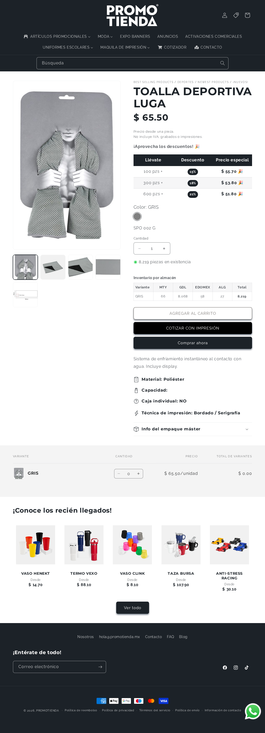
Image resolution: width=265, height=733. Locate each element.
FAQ (170, 637)
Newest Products (213, 82)
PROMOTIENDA (47, 710)
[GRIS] (137, 216)
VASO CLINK (132, 574)
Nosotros (85, 637)
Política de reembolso (81, 710)
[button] (193, 429)
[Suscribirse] (100, 667)
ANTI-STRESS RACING (229, 576)
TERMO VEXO (84, 574)
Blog (183, 637)
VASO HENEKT (35, 574)
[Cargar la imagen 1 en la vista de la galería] (25, 267)
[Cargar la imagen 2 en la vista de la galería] (52, 267)
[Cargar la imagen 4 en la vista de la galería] (107, 267)
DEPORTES (186, 82)
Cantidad (141, 238)
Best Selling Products (153, 82)
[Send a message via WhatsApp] (253, 711)
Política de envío (187, 710)
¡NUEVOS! (240, 82)
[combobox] (132, 63)
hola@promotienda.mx (119, 637)
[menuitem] (56, 36)
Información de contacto (223, 710)
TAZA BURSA (181, 574)
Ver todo (132, 607)
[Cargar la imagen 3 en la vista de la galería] (80, 267)
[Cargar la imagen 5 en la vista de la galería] (25, 294)
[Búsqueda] (222, 63)
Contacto (153, 637)
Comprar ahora (193, 343)
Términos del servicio (155, 710)
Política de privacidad (118, 710)
